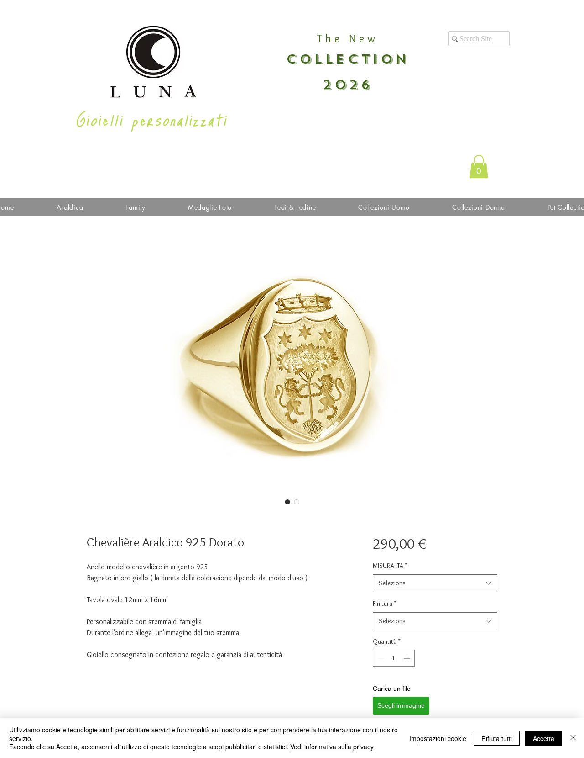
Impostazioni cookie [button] (437, 738)
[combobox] (435, 583)
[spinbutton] (394, 658)
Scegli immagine (401, 705)
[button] (479, 166)
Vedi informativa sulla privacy (332, 746)
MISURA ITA (390, 566)
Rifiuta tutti (496, 738)
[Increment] (407, 658)
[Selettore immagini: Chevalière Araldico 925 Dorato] (287, 501)
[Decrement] (380, 658)
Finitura (384, 603)
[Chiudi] (573, 738)
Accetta (543, 738)
